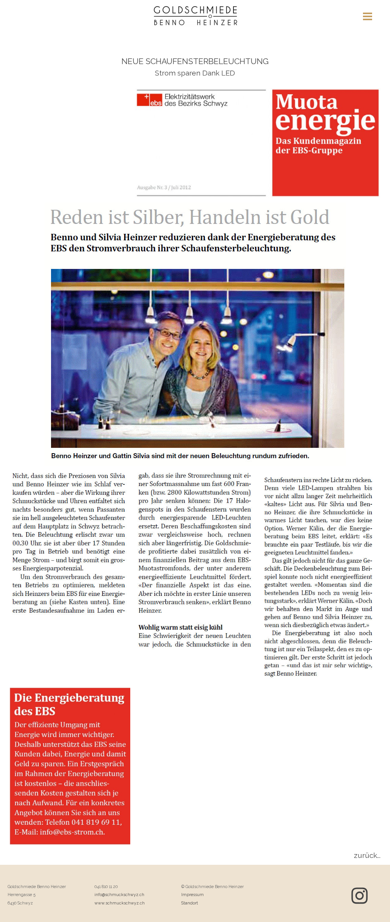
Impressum (192, 894)
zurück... (367, 855)
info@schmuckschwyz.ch (119, 894)
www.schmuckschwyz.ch (119, 903)
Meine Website (198, 23)
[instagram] (359, 895)
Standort (189, 903)
